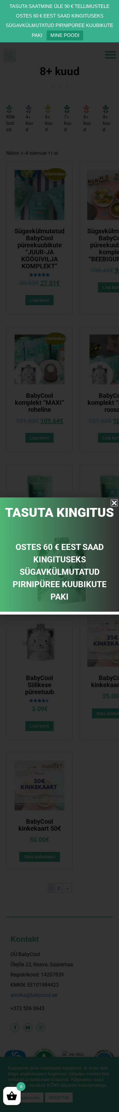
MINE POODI (64, 35)
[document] (59, 556)
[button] (114, 502)
